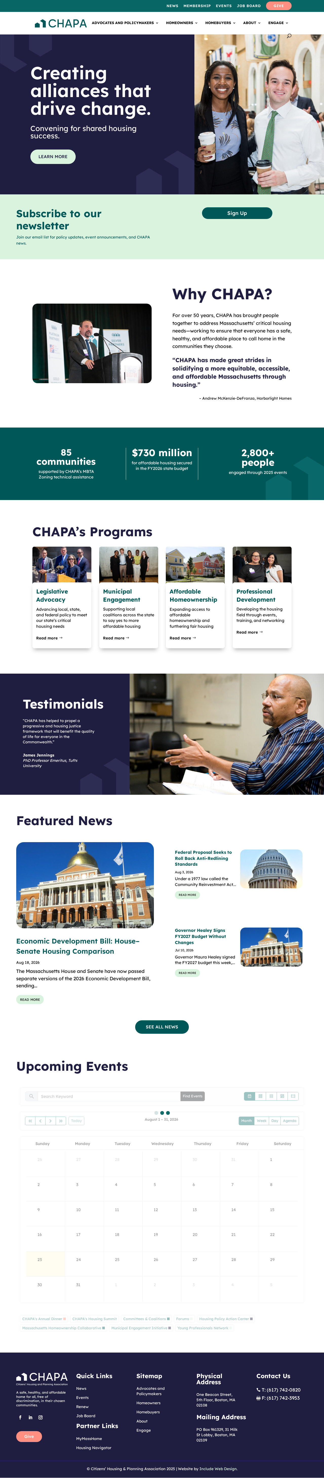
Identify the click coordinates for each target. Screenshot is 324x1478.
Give (29, 1436)
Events (82, 1397)
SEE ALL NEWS (162, 1026)
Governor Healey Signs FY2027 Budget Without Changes (200, 936)
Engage (276, 23)
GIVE (279, 6)
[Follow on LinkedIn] (30, 1417)
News (81, 1388)
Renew (82, 1406)
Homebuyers (218, 23)
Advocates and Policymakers (123, 23)
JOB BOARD (249, 6)
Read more (47, 638)
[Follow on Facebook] (20, 1417)
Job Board (85, 1415)
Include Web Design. (218, 1468)
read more (30, 999)
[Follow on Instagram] (40, 1417)
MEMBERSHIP (197, 6)
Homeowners (179, 23)
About (249, 23)
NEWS (172, 6)
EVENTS (224, 6)
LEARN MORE (53, 156)
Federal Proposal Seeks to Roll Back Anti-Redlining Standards (203, 858)
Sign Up (237, 213)
